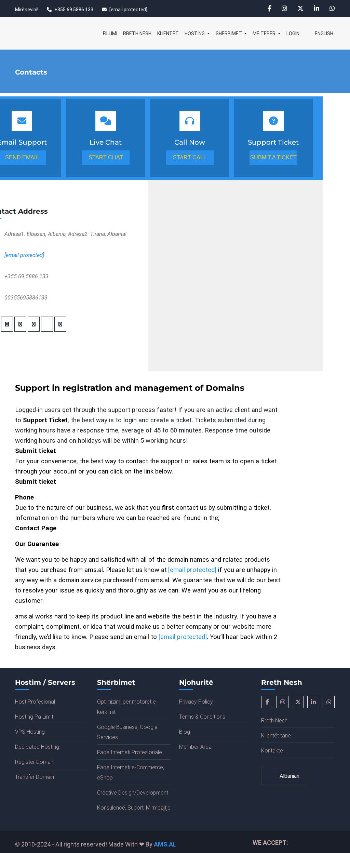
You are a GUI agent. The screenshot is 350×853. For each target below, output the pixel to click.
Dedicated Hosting (37, 747)
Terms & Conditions (202, 717)
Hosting (195, 33)
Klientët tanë (276, 735)
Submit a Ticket (273, 157)
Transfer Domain (34, 777)
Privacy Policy (196, 701)
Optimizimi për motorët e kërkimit (126, 706)
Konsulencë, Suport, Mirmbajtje (134, 807)
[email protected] (128, 9)
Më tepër (265, 33)
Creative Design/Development (132, 792)
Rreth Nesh (137, 33)
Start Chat (106, 157)
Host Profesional (35, 701)
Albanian (288, 776)
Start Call (189, 157)
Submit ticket (35, 481)
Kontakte (272, 750)
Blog (184, 732)
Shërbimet (229, 33)
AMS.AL (165, 844)
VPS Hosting (30, 732)
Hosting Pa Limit (34, 717)
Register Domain (34, 762)
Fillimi (110, 33)
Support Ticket (45, 420)
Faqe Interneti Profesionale (129, 752)
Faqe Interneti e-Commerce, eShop (130, 772)
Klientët (168, 33)
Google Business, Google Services (127, 732)
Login (292, 33)
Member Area (195, 747)
